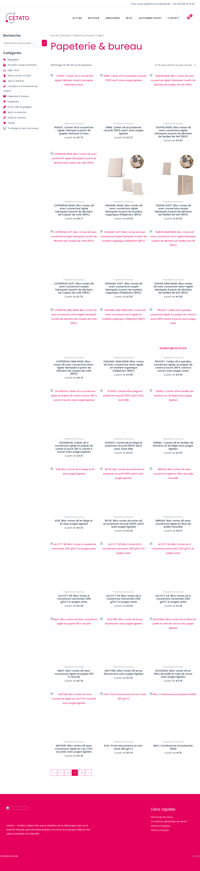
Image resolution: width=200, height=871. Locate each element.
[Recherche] (44, 43)
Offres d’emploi (160, 830)
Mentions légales (160, 825)
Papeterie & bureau (83, 35)
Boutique (66, 35)
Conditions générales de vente (169, 821)
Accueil (55, 35)
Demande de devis (162, 817)
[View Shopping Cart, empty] (188, 17)
